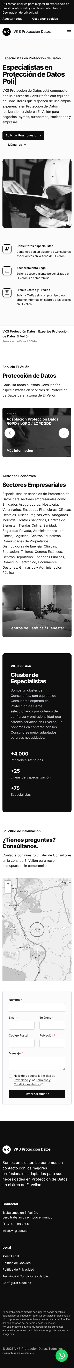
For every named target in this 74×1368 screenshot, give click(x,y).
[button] (64, 433)
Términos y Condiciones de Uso (25, 1276)
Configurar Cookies (16, 1283)
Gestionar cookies (45, 18)
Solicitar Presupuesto (21, 135)
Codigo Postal (19, 1035)
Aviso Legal (10, 1256)
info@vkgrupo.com (16, 1231)
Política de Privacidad (18, 1269)
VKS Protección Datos (31, 31)
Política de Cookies (16, 1263)
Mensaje (16, 1053)
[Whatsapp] (62, 1356)
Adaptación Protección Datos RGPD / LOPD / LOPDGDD (32, 421)
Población (47, 1035)
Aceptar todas (12, 18)
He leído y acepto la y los (34, 1080)
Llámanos (15, 144)
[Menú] (69, 31)
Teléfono (46, 1017)
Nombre (15, 999)
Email (13, 1017)
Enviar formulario (37, 1094)
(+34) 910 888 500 (15, 1224)
